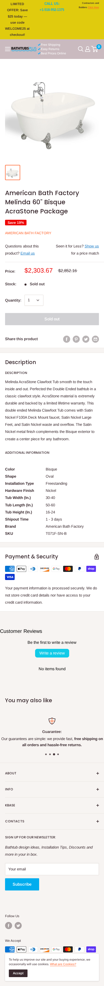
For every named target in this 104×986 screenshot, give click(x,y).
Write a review (52, 653)
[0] (95, 49)
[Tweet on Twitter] (85, 339)
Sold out (52, 319)
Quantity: (13, 300)
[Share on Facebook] (66, 339)
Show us (92, 246)
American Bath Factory (28, 233)
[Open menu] (7, 49)
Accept (18, 973)
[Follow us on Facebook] (8, 925)
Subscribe (22, 884)
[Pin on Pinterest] (76, 339)
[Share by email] (95, 339)
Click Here (93, 7)
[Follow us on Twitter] (18, 925)
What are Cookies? (63, 964)
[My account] (87, 49)
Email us (27, 253)
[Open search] (81, 49)
